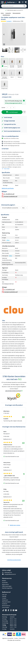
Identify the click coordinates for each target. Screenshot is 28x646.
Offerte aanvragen (6, 586)
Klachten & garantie (7, 588)
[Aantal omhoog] (13, 107)
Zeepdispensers (6, 15)
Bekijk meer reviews (15, 525)
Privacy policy (22, 638)
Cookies (16, 638)
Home (2, 13)
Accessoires (8, 13)
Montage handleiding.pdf (10, 196)
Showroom (5, 600)
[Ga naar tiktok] (3, 610)
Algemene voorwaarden (7, 638)
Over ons (4, 594)
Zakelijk (4, 596)
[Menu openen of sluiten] (2, 2)
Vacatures (4, 603)
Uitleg (7, 240)
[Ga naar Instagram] (11, 610)
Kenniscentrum (6, 605)
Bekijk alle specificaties (8, 188)
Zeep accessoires (16, 13)
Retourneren (5, 584)
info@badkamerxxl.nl (10, 574)
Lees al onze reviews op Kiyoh (13, 391)
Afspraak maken (6, 602)
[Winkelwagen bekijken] (26, 2)
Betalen (4, 580)
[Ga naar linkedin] (6, 610)
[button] (4, 34)
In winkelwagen (13, 112)
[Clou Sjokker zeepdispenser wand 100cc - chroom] (14, 34)
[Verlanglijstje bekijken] (23, 2)
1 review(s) (9, 21)
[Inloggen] (19, 2)
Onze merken (5, 607)
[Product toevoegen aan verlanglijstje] (24, 112)
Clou (23, 208)
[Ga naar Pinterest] (13, 610)
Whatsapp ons (8, 572)
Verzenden (5, 582)
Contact (4, 598)
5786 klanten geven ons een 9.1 (15, 10)
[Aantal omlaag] (7, 107)
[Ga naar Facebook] (8, 610)
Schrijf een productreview (14, 560)
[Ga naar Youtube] (16, 610)
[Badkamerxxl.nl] (10, 2)
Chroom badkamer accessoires (10, 208)
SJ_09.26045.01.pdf (9, 194)
